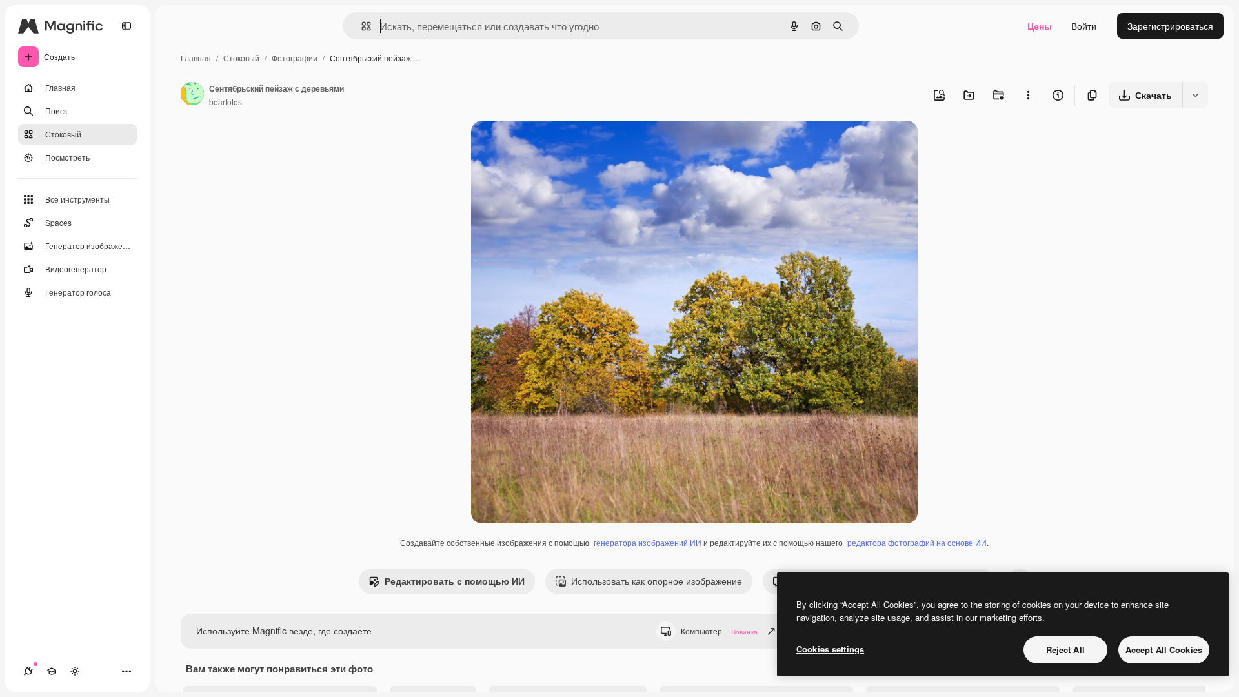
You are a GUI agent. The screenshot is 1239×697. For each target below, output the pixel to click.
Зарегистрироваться (1170, 25)
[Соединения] (28, 671)
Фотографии (294, 57)
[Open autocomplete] (361, 26)
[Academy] (51, 671)
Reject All (1065, 649)
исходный (557, 145)
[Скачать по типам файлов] (1195, 95)
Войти (1083, 25)
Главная (196, 57)
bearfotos (225, 101)
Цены (1039, 25)
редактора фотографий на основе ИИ (917, 542)
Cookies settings (830, 649)
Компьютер (719, 630)
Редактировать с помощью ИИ (455, 580)
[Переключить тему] (75, 671)
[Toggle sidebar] (126, 25)
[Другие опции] (1028, 95)
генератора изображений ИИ (647, 542)
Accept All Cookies (1163, 649)
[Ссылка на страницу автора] (192, 95)
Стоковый (241, 57)
